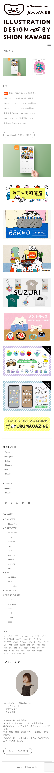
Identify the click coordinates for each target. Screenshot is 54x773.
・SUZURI (7, 474)
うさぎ (9, 636)
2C (4, 636)
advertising (12, 532)
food (10, 613)
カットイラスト (9, 639)
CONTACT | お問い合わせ (19, 135)
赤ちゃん (7, 654)
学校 (5, 648)
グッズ (15, 642)
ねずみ (37, 636)
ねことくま (13, 524)
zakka (10, 568)
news (10, 581)
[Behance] (5, 503)
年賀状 (26, 648)
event (10, 608)
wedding (11, 564)
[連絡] (29, 503)
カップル (19, 639)
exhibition (12, 577)
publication (12, 586)
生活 (17, 651)
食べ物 (19, 654)
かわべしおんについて (18, 751)
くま (21, 636)
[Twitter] (11, 503)
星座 (43, 648)
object (10, 617)
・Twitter (7, 452)
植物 (5, 651)
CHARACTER (10, 519)
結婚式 (28, 651)
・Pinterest (7, 465)
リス (5, 645)
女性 (38, 645)
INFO (7, 573)
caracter (11, 541)
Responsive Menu (49, 44)
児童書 (22, 645)
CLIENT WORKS (11, 528)
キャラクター (38, 639)
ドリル (39, 642)
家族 (10, 648)
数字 (38, 648)
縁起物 (39, 651)
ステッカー (23, 642)
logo (9, 550)
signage (11, 555)
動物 (28, 645)
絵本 (33, 651)
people (10, 622)
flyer (9, 546)
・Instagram (8, 456)
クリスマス (7, 642)
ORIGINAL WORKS (12, 595)
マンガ (46, 642)
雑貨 (13, 654)
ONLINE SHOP (10, 590)
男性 (22, 651)
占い (33, 645)
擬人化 (32, 648)
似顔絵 (16, 645)
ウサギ (43, 636)
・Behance (7, 461)
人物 (10, 645)
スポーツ (32, 642)
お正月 (16, 636)
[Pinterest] (23, 503)
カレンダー (28, 639)
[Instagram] (17, 503)
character (12, 604)
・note (6, 469)
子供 (43, 645)
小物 (15, 648)
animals (11, 599)
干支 (20, 648)
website (11, 559)
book (10, 537)
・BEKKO (7, 488)
